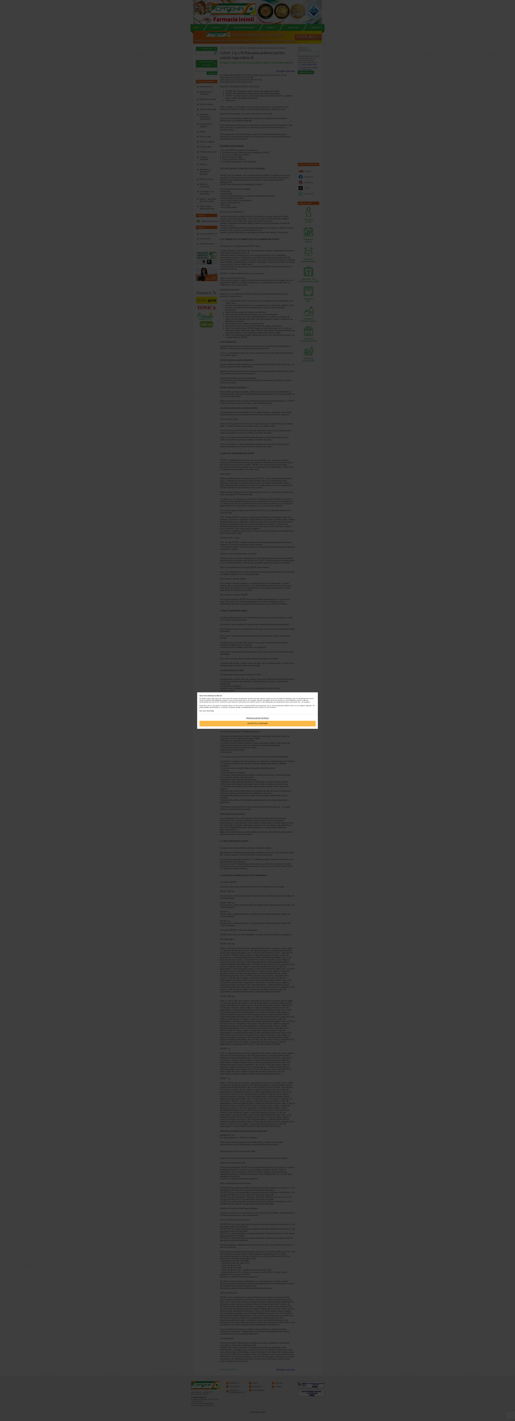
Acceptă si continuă (257, 724)
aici (212, 711)
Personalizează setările (257, 718)
